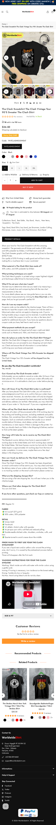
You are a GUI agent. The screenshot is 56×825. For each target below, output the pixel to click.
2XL (34, 168)
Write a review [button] (28, 641)
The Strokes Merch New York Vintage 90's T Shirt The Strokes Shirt (14, 706)
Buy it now (28, 187)
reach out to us (35, 322)
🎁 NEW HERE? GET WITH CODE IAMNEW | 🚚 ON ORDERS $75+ (28, 2)
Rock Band (42, 230)
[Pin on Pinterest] (27, 103)
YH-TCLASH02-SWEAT (12, 146)
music (13, 230)
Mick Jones (6, 230)
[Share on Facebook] (21, 103)
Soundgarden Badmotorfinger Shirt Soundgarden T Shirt (42, 704)
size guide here (33, 294)
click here (12, 488)
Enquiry (45, 174)
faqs (40, 493)
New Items (45, 220)
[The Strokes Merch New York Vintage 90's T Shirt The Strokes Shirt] (14, 684)
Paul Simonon (31, 230)
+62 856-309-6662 (11, 757)
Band (13, 220)
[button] (52, 11)
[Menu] (2, 11)
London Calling (46, 227)
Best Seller (21, 220)
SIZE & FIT (9, 615)
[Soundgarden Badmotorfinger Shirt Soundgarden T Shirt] (41, 684)
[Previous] (6, 58)
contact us (49, 493)
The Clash (15, 223)
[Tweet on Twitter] (24, 103)
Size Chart (15, 162)
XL (26, 168)
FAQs (25, 427)
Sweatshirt (6, 223)
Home (4, 24)
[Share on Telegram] (34, 103)
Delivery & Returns (30, 174)
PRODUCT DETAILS (12, 239)
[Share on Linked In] (31, 103)
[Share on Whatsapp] (37, 103)
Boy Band (30, 220)
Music (37, 220)
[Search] (7, 11)
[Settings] (47, 11)
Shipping (5, 130)
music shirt (21, 230)
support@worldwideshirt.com (15, 761)
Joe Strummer (34, 227)
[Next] (50, 58)
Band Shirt (15, 227)
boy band (24, 227)
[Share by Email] (40, 103)
